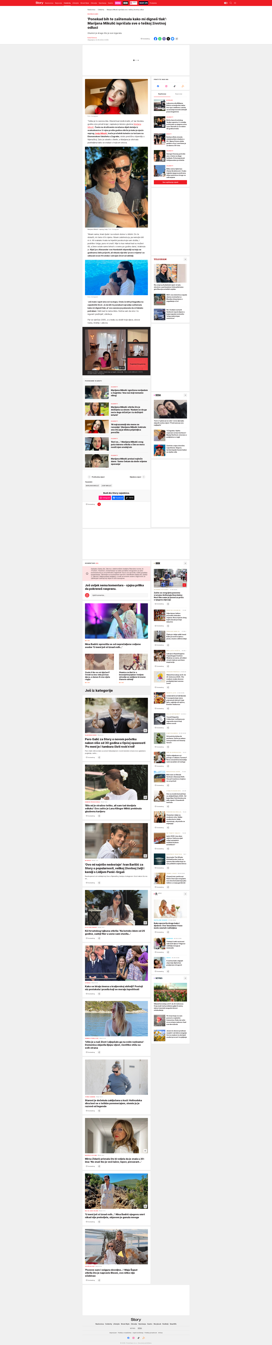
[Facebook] (158, 86)
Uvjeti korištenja (138, 1333)
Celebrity (101, 10)
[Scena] (140, 1328)
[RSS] (183, 86)
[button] (145, 38)
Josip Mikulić (101, 133)
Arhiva (160, 1333)
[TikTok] (174, 86)
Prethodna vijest (98, 477)
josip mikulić (106, 485)
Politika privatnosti (151, 1333)
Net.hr (87, 640)
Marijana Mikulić (92, 485)
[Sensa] (132, 1328)
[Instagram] (166, 86)
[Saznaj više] (185, 259)
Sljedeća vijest (135, 477)
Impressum (113, 1333)
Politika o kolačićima (124, 1333)
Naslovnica (91, 10)
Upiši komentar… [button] (98, 595)
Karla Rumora (92, 38)
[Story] (39, 3)
